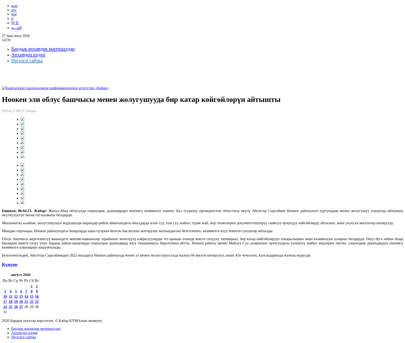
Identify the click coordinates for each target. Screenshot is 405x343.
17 (5, 302)
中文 (15, 23)
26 (16, 307)
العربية (16, 28)
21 (26, 302)
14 (26, 296)
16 (37, 296)
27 (21, 307)
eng (14, 14)
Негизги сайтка (27, 60)
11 (10, 296)
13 (21, 296)
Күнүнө (9, 264)
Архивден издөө (28, 54)
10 (5, 296)
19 (16, 302)
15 (32, 296)
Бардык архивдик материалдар (43, 49)
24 (5, 307)
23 (37, 302)
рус (14, 10)
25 (10, 307)
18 (10, 302)
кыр (14, 6)
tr (12, 18)
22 (32, 302)
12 (16, 296)
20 (21, 302)
